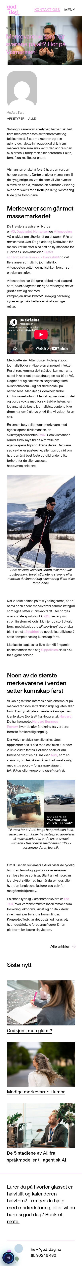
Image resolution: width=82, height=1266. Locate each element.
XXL (47, 616)
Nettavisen (40, 231)
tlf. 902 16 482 (43, 1255)
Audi (54, 755)
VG (13, 231)
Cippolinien (49, 650)
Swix (42, 435)
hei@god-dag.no (46, 1249)
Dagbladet (24, 231)
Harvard (65, 716)
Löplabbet (31, 631)
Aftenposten (63, 231)
